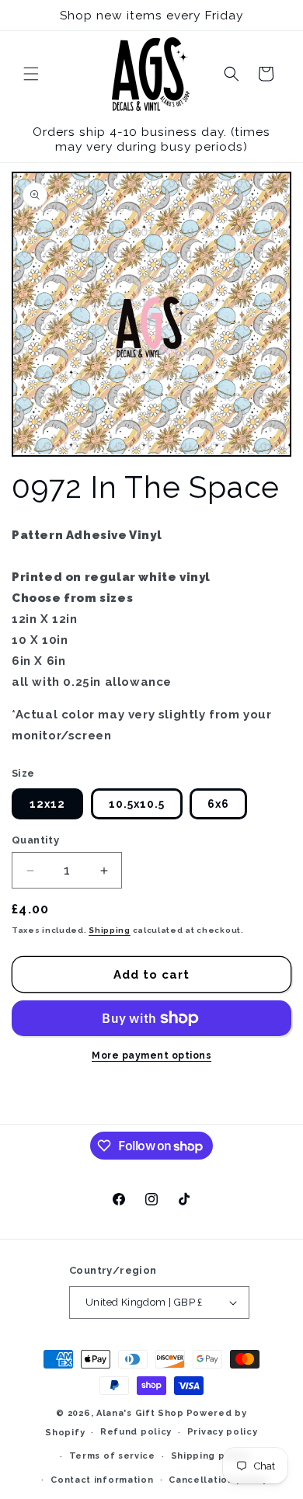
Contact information (101, 1480)
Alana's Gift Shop (140, 1413)
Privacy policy (222, 1432)
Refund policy (136, 1432)
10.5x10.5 (137, 804)
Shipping (110, 930)
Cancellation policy (218, 1480)
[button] (31, 74)
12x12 (47, 804)
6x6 (218, 804)
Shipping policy (210, 1456)
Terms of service (112, 1456)
